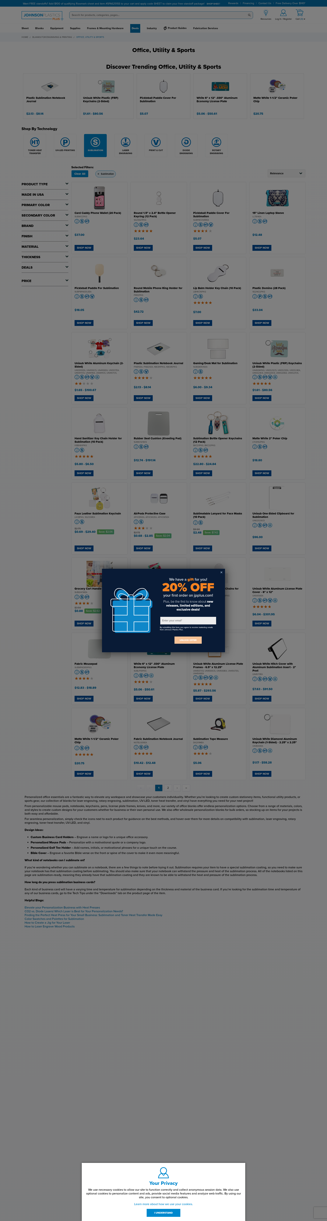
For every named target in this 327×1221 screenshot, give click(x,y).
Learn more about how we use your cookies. (163, 1204)
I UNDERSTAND (163, 1212)
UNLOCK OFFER (188, 640)
